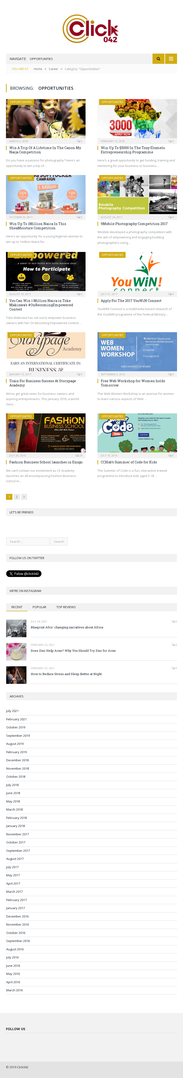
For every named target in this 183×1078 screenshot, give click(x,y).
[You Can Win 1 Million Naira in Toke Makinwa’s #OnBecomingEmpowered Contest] (46, 273)
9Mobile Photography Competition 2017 (134, 223)
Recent (16, 607)
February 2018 (16, 818)
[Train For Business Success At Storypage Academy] (46, 353)
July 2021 (12, 711)
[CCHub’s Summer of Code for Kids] (137, 434)
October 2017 (15, 842)
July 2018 (12, 785)
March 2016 (14, 990)
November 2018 (17, 768)
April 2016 (13, 982)
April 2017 (13, 883)
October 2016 (15, 933)
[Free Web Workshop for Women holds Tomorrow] (137, 353)
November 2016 (17, 924)
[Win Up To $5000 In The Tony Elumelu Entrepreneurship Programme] (137, 120)
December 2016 (17, 916)
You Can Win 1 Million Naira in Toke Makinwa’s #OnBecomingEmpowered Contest (41, 304)
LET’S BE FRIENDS (22, 512)
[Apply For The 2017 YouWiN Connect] (137, 273)
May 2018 (13, 801)
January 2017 (15, 908)
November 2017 (17, 834)
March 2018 (14, 809)
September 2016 (18, 941)
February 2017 (16, 900)
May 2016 (13, 974)
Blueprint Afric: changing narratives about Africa (67, 627)
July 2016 (12, 957)
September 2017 (18, 850)
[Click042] (91, 27)
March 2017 (14, 891)
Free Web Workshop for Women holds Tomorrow (133, 383)
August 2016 (15, 949)
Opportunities (21, 102)
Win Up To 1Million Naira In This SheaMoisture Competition (37, 225)
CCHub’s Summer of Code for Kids (129, 462)
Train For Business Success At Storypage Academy (42, 383)
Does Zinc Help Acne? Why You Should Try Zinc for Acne (73, 650)
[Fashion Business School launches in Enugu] (46, 434)
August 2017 (15, 859)
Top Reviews (66, 607)
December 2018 (17, 760)
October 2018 (15, 776)
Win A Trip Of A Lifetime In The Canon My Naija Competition (45, 149)
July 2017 (12, 867)
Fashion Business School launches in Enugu (46, 462)
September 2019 (18, 735)
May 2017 (13, 875)
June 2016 (13, 965)
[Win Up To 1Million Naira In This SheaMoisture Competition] (46, 196)
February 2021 (16, 719)
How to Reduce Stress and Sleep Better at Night (66, 674)
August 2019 (15, 744)
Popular (39, 607)
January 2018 (15, 826)
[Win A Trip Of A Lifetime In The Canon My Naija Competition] (46, 120)
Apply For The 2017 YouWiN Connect (131, 300)
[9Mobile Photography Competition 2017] (137, 196)
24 (80, 455)
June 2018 (13, 793)
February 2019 (16, 752)
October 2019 (15, 727)
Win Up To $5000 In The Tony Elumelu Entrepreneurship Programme (133, 149)
